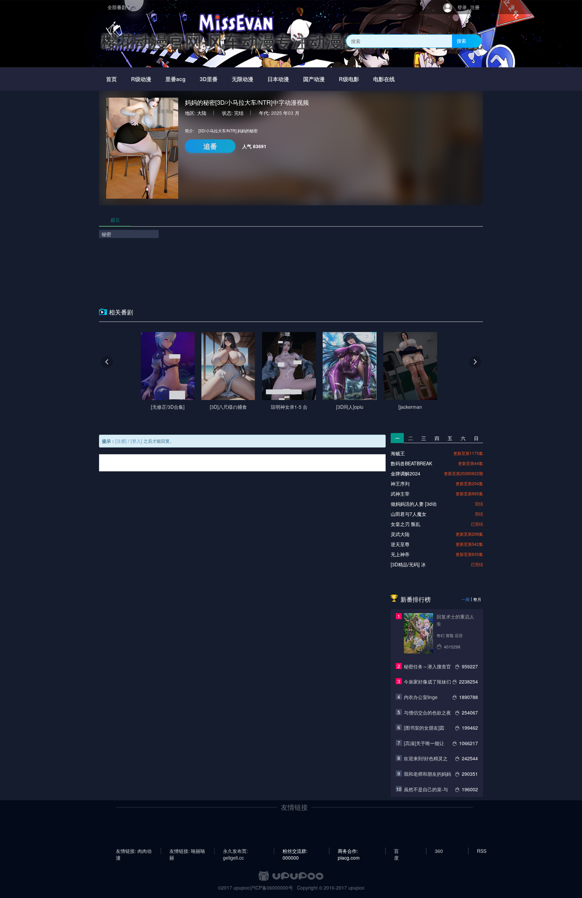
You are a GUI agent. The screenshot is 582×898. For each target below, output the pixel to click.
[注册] (121, 441)
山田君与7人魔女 (408, 513)
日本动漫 (278, 79)
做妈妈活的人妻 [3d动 (414, 503)
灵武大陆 (400, 534)
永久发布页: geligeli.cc (235, 850)
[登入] (136, 441)
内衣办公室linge (421, 697)
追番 (210, 146)
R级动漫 (141, 79)
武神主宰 (400, 493)
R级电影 (349, 79)
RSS (481, 850)
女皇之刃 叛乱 (405, 524)
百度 (396, 850)
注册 (475, 7)
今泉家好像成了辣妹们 (427, 681)
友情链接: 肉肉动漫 (134, 850)
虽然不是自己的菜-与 (426, 789)
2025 (276, 112)
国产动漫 (314, 79)
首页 (111, 79)
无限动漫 (242, 79)
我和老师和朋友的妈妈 (427, 773)
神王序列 (400, 483)
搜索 (461, 40)
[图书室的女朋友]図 (424, 727)
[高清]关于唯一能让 (424, 743)
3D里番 (209, 79)
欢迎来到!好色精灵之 (426, 758)
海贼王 (398, 453)
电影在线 (384, 79)
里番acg (175, 79)
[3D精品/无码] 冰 (408, 564)
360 (439, 850)
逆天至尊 (400, 544)
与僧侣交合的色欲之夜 (427, 712)
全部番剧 (116, 7)
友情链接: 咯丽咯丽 (187, 850)
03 (290, 112)
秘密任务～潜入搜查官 (427, 666)
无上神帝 (400, 554)
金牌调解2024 (405, 473)
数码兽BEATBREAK (411, 463)
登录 (462, 7)
